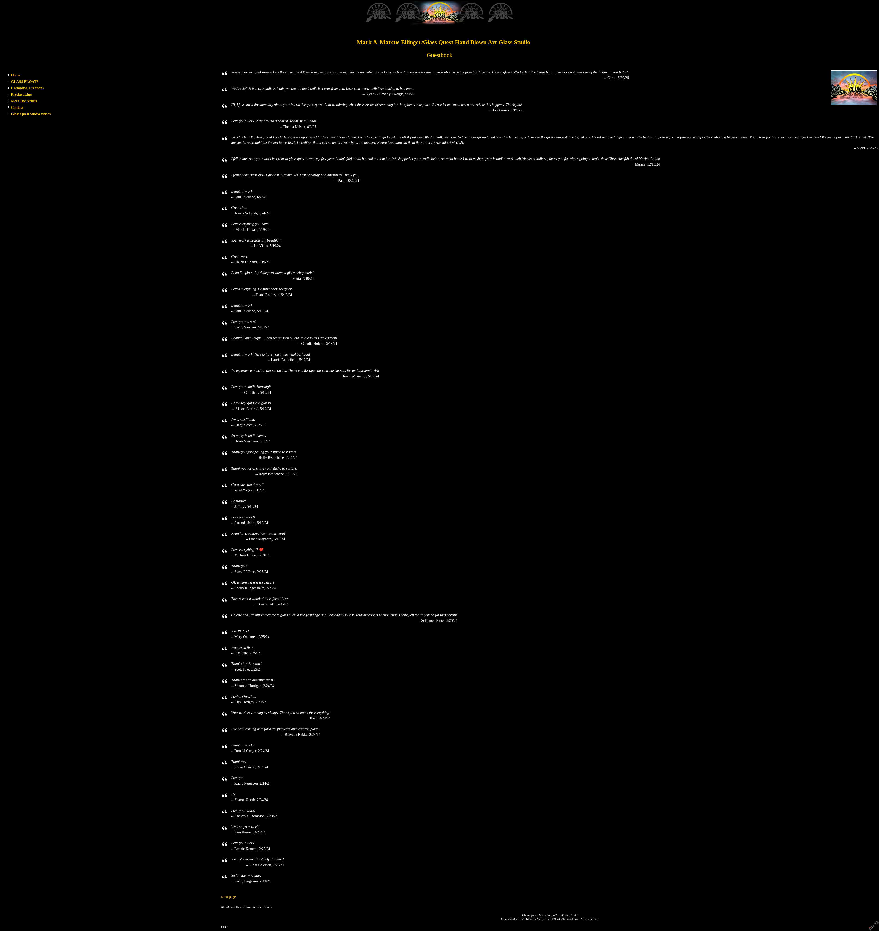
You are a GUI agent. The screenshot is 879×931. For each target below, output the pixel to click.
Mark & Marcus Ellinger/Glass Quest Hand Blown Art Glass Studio (443, 42)
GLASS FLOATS (25, 82)
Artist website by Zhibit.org (517, 919)
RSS (223, 927)
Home (15, 75)
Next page (228, 897)
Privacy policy (589, 919)
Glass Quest (529, 915)
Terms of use (570, 919)
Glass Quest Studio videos (31, 114)
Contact (17, 107)
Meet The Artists (24, 101)
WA (555, 915)
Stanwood (545, 915)
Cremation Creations (27, 88)
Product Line (21, 94)
